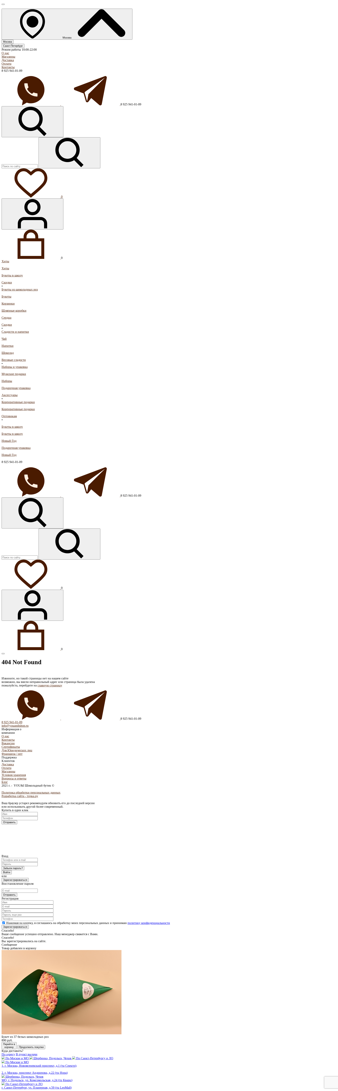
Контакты (8, 67)
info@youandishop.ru (15, 725)
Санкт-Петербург (13, 45)
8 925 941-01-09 (12, 722)
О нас (5, 53)
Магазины (8, 56)
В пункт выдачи (26, 1054)
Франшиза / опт (12, 753)
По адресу (8, 1054)
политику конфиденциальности (149, 923)
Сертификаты (11, 746)
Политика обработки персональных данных (31, 792)
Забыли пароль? (13, 868)
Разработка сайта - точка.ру (20, 796)
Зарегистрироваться (15, 879)
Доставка (8, 60)
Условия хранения (14, 775)
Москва (7, 41)
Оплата (6, 63)
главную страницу (50, 685)
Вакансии (8, 743)
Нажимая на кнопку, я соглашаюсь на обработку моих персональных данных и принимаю (88, 923)
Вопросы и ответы (14, 778)
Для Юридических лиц (17, 750)
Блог (5, 782)
